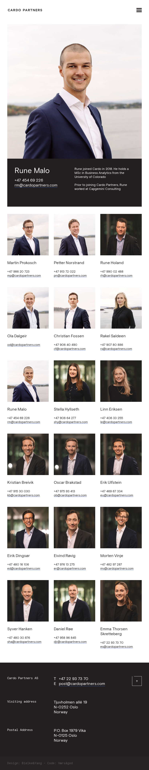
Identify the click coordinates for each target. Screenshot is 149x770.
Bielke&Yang (32, 763)
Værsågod (65, 763)
